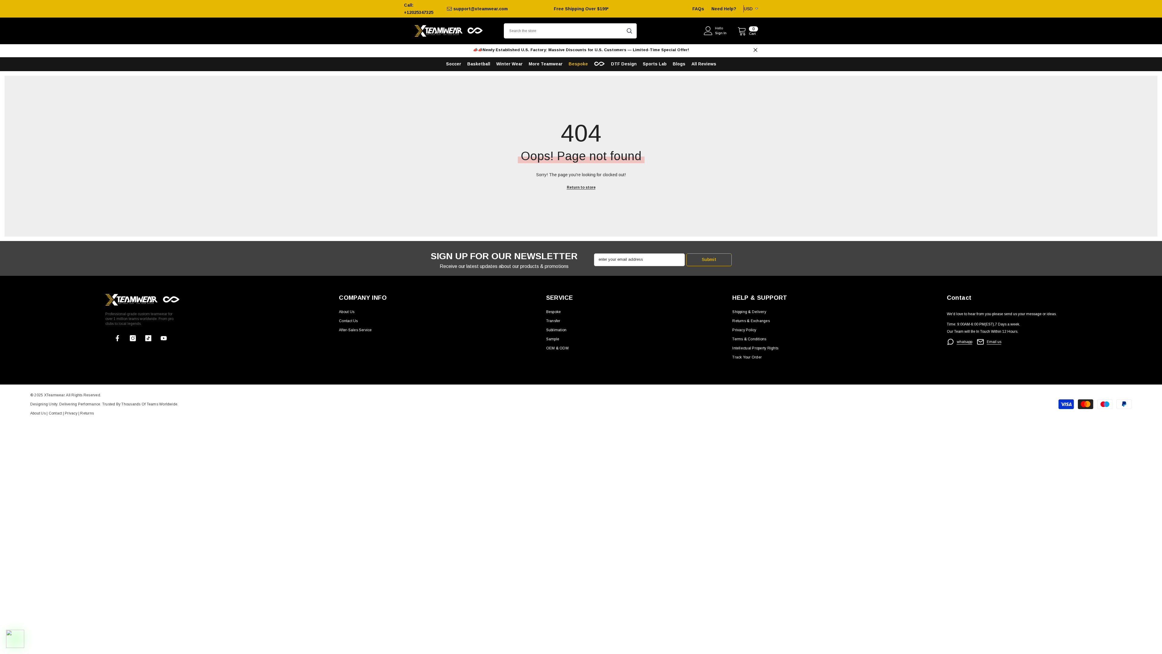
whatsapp (964, 342)
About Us (38, 413)
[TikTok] (148, 338)
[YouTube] (164, 338)
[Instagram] (133, 338)
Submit (709, 259)
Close (755, 50)
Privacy (71, 413)
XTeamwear (54, 395)
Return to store (581, 187)
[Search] (570, 30)
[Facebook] (117, 338)
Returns (87, 413)
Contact (55, 413)
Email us (994, 342)
